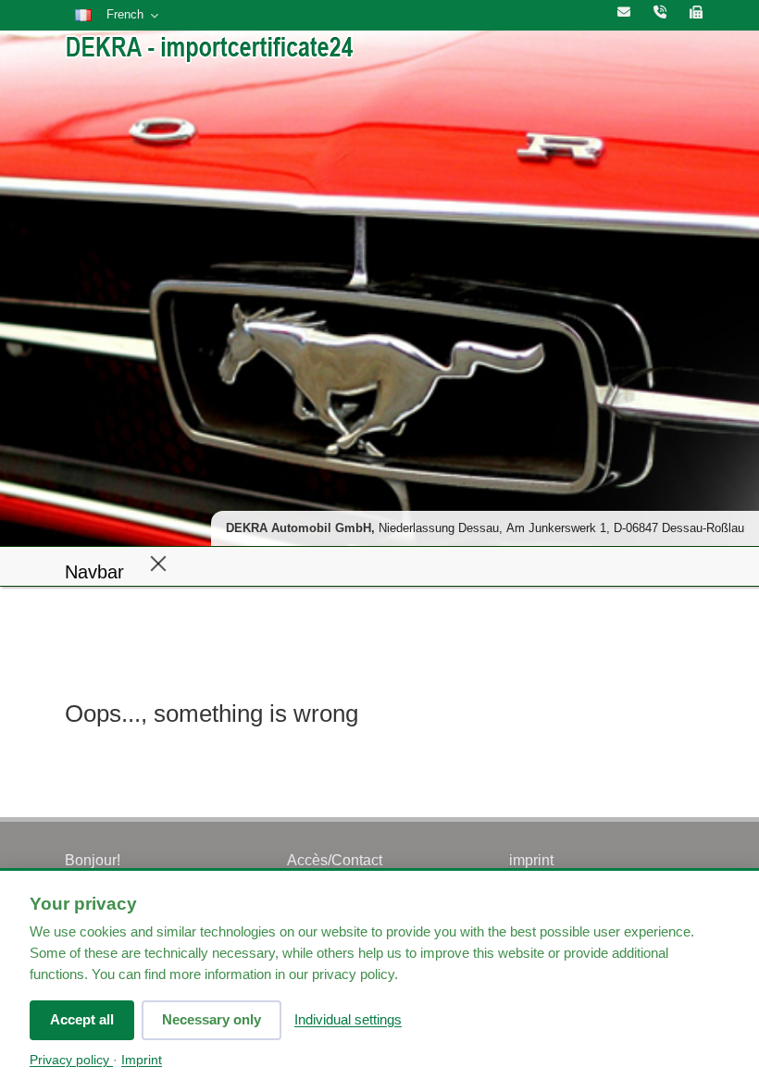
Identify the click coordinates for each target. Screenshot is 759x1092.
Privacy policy (71, 1060)
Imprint (141, 1060)
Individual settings (348, 1019)
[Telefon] (660, 13)
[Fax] (696, 13)
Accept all (82, 1019)
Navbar (94, 572)
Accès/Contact (334, 860)
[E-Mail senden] (624, 13)
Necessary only (211, 1019)
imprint (531, 860)
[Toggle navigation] (158, 562)
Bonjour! (92, 860)
